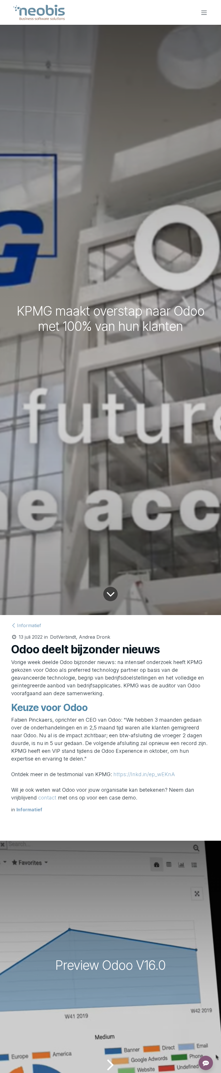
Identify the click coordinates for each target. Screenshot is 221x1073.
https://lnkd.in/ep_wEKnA (144, 774)
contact (47, 798)
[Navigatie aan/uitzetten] (204, 12)
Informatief (29, 625)
